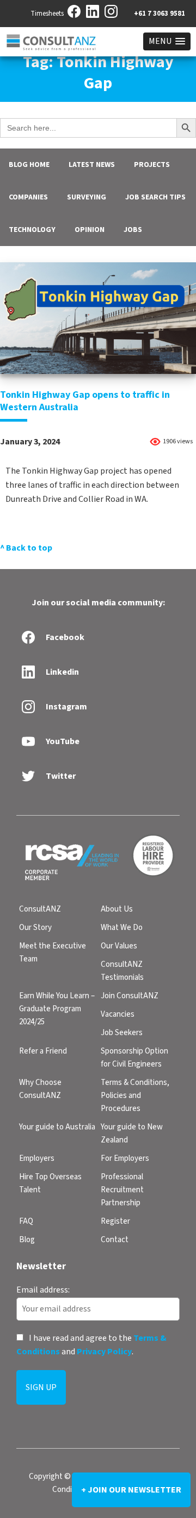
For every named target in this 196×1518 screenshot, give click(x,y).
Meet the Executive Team (52, 952)
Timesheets (47, 13)
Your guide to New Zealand (132, 1133)
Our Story (35, 927)
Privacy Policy (104, 1352)
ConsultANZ (40, 909)
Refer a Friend (43, 1051)
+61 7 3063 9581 (159, 13)
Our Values (119, 946)
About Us (117, 909)
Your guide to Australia (57, 1127)
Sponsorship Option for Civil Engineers (134, 1057)
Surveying (86, 197)
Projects (152, 164)
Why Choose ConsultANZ (40, 1089)
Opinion (90, 229)
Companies (28, 197)
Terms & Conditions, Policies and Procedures (135, 1095)
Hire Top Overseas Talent (50, 1183)
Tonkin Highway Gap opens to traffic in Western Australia (85, 401)
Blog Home (29, 164)
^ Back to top (26, 548)
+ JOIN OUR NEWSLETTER (131, 1490)
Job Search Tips (155, 197)
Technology (32, 229)
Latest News (92, 164)
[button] (167, 41)
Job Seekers (122, 1032)
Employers (36, 1158)
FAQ (26, 1221)
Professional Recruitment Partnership (122, 1190)
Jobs (133, 229)
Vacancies (117, 1014)
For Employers (125, 1158)
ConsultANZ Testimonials (122, 971)
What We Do (122, 927)
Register (115, 1221)
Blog (27, 1239)
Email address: (43, 1290)
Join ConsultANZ (129, 996)
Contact (114, 1239)
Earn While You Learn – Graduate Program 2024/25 (57, 1009)
